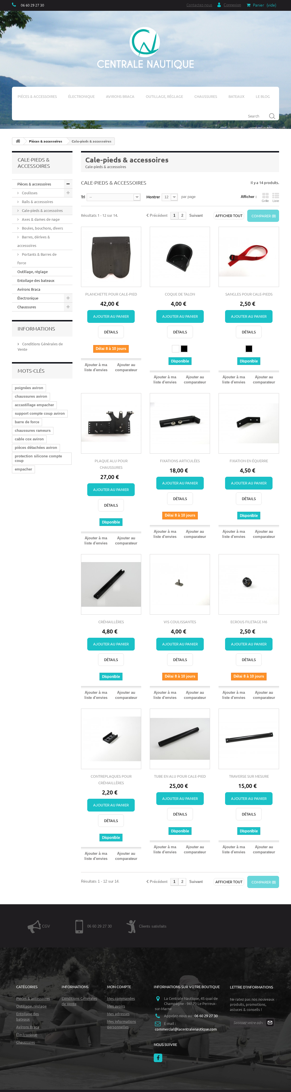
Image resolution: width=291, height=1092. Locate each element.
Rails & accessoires (37, 201)
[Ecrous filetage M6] (248, 584)
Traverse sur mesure (249, 776)
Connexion (232, 5)
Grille (265, 201)
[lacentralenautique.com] (145, 47)
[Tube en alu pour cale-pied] (180, 739)
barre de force (27, 422)
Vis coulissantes (180, 621)
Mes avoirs (116, 1006)
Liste (276, 201)
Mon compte (119, 986)
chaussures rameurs (33, 430)
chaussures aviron (31, 396)
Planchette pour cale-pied (111, 294)
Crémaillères (111, 621)
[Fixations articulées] (180, 423)
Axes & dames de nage (40, 219)
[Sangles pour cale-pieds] (248, 257)
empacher (23, 469)
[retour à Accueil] (18, 141)
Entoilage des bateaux (36, 280)
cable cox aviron (29, 439)
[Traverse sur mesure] (248, 739)
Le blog (263, 96)
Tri (83, 196)
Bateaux (236, 96)
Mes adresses (118, 1013)
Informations (36, 328)
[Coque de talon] (180, 257)
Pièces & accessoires (37, 96)
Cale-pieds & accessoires (42, 210)
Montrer (153, 196)
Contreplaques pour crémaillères (111, 779)
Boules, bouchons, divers (42, 228)
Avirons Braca (120, 96)
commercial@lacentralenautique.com (186, 1029)
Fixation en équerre (249, 460)
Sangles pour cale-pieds (249, 294)
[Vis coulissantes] (180, 584)
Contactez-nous (199, 4)
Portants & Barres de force (37, 258)
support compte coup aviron (40, 413)
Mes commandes (121, 998)
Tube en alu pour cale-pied (180, 776)
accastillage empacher (34, 405)
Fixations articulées (180, 460)
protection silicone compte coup (38, 458)
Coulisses (29, 192)
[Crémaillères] (111, 584)
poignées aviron (29, 388)
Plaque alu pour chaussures (111, 464)
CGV (45, 926)
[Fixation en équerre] (248, 423)
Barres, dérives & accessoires (33, 241)
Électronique (81, 96)
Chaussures (205, 96)
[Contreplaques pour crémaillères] (111, 739)
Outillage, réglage (164, 96)
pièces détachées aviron (36, 447)
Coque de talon (180, 294)
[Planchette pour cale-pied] (111, 257)
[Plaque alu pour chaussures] (111, 423)
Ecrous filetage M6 (248, 621)
